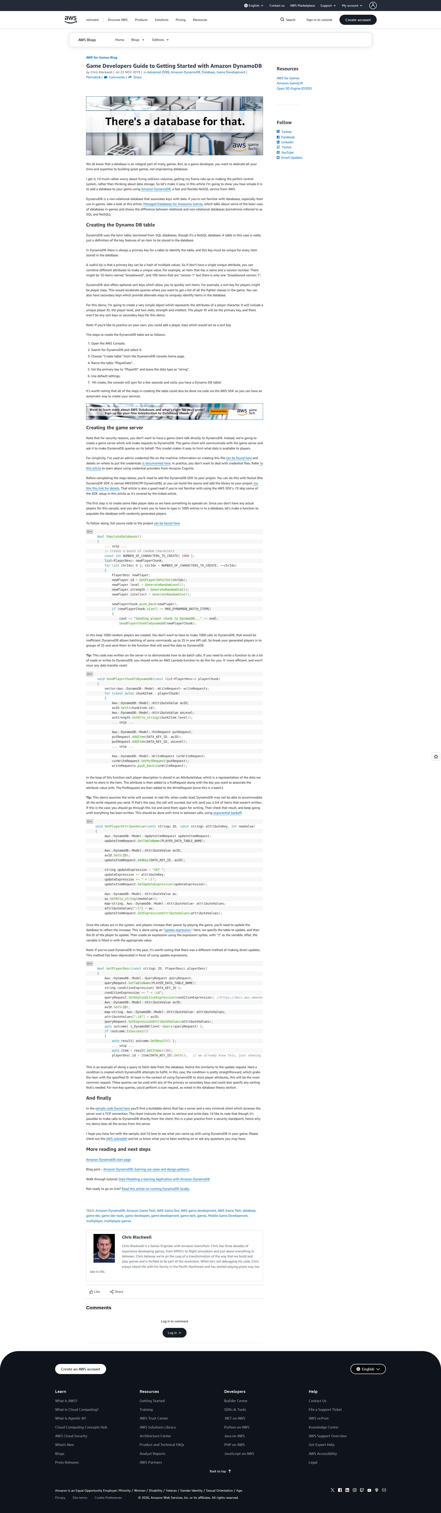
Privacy (60, 1497)
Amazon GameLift (290, 83)
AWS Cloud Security (71, 1436)
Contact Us (317, 1400)
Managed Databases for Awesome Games (173, 204)
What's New (64, 1444)
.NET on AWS (234, 1418)
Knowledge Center (324, 1427)
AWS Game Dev (168, 1210)
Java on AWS (234, 1436)
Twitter (286, 132)
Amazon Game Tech (141, 1210)
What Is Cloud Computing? (77, 1409)
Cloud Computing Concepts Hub (81, 1427)
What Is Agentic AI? (70, 1418)
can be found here (239, 458)
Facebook (287, 137)
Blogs (59, 1453)
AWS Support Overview (328, 1436)
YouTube (287, 152)
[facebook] (340, 1490)
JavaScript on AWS (239, 1453)
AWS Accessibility (323, 1453)
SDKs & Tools (235, 1409)
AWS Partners (151, 1462)
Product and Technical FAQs (162, 1444)
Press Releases (67, 1462)
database (249, 1210)
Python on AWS (236, 1427)
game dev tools (113, 1215)
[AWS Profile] (373, 5)
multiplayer (94, 1221)
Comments (116, 77)
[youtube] (369, 1490)
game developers (137, 1215)
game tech (188, 1215)
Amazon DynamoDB (156, 189)
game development (165, 1215)
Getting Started (152, 1400)
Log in (172, 1333)
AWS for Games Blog (101, 57)
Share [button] (137, 77)
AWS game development (198, 1210)
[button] (117, 20)
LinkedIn (287, 142)
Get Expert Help (321, 1444)
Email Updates (291, 157)
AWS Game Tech (229, 1210)
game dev (93, 1215)
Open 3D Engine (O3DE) (294, 88)
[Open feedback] (436, 756)
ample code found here (113, 1108)
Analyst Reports (152, 1453)
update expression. (178, 930)
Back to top (218, 1471)
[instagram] (354, 1490)
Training (146, 1409)
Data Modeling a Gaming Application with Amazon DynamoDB (164, 1179)
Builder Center (236, 1400)
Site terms (80, 1497)
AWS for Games (288, 78)
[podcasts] (377, 1490)
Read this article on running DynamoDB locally (155, 1189)
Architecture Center (155, 1436)
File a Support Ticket (325, 1409)
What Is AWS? (66, 1400)
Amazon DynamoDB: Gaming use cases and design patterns (146, 1169)
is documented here (156, 463)
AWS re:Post (319, 1418)
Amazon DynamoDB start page (108, 1159)
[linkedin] (347, 1490)
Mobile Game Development (228, 1215)
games (201, 1215)
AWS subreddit (116, 1138)
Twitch (286, 147)
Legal (313, 1462)
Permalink (93, 77)
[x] (332, 1490)
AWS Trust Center (154, 1418)
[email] (384, 1490)
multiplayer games (117, 1221)
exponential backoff (227, 813)
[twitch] (362, 1490)
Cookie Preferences (108, 1497)
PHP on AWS (234, 1444)
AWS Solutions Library (158, 1427)
